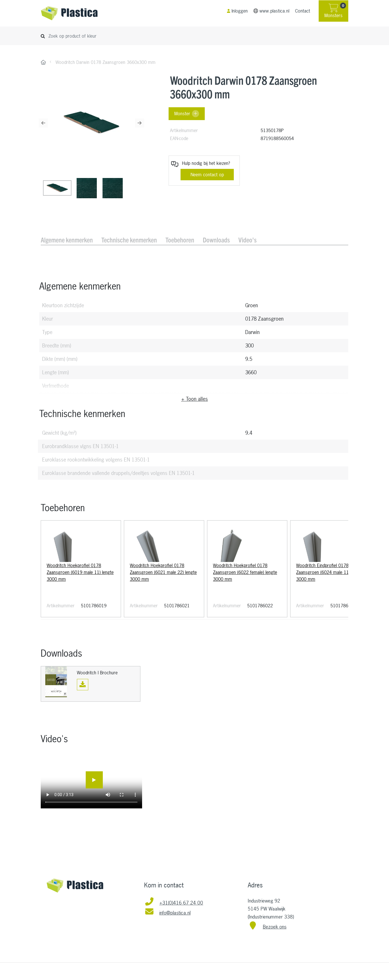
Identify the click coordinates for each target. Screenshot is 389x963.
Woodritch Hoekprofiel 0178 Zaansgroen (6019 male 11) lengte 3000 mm (80, 572)
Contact (302, 11)
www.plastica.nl (274, 11)
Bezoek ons (274, 926)
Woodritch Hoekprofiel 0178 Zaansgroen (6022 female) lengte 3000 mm (245, 572)
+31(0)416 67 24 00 (181, 902)
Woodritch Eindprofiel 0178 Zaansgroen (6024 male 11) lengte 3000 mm (329, 572)
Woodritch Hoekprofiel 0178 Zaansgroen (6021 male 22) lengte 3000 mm (163, 572)
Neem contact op (207, 174)
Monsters (334, 11)
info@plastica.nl (175, 912)
